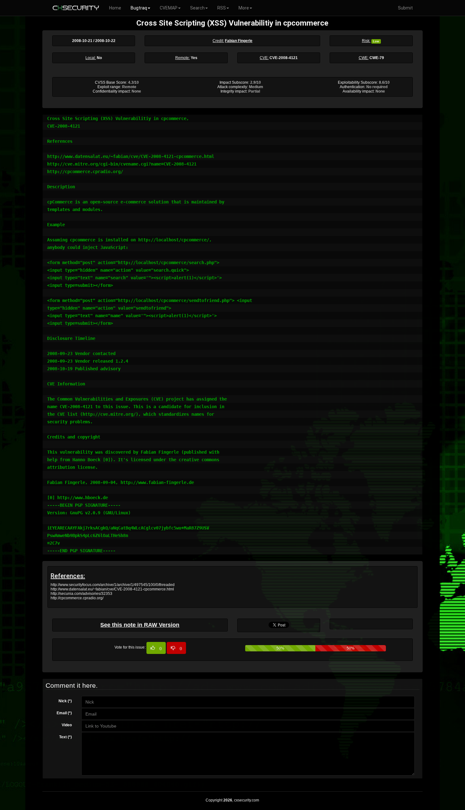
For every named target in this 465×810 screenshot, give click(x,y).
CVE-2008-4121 (284, 58)
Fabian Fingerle (238, 41)
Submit (405, 7)
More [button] (244, 7)
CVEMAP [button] (168, 7)
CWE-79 (376, 58)
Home (115, 7)
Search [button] (197, 7)
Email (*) (64, 713)
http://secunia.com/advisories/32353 (81, 593)
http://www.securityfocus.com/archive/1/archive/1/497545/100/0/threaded (113, 585)
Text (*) (65, 737)
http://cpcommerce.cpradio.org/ (77, 598)
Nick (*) (65, 701)
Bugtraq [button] (139, 7)
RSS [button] (221, 7)
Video (67, 725)
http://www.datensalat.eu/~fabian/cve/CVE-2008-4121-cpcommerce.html (112, 589)
